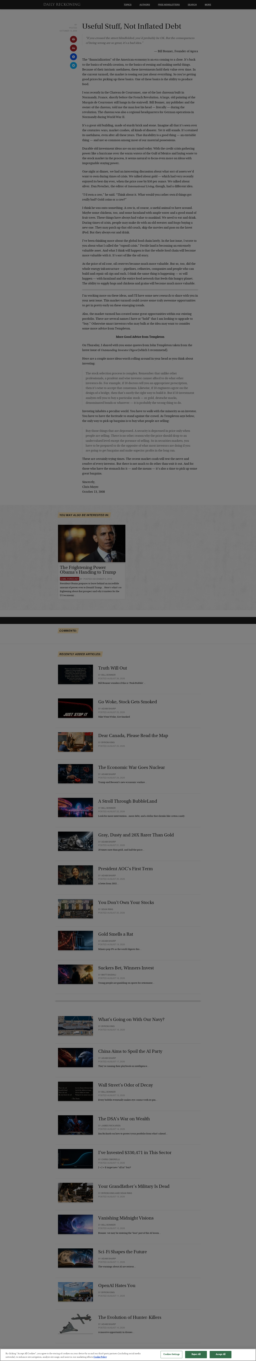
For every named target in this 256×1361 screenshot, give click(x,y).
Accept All (220, 1354)
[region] (128, 1355)
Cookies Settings (171, 1354)
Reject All (196, 1354)
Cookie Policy (100, 1357)
